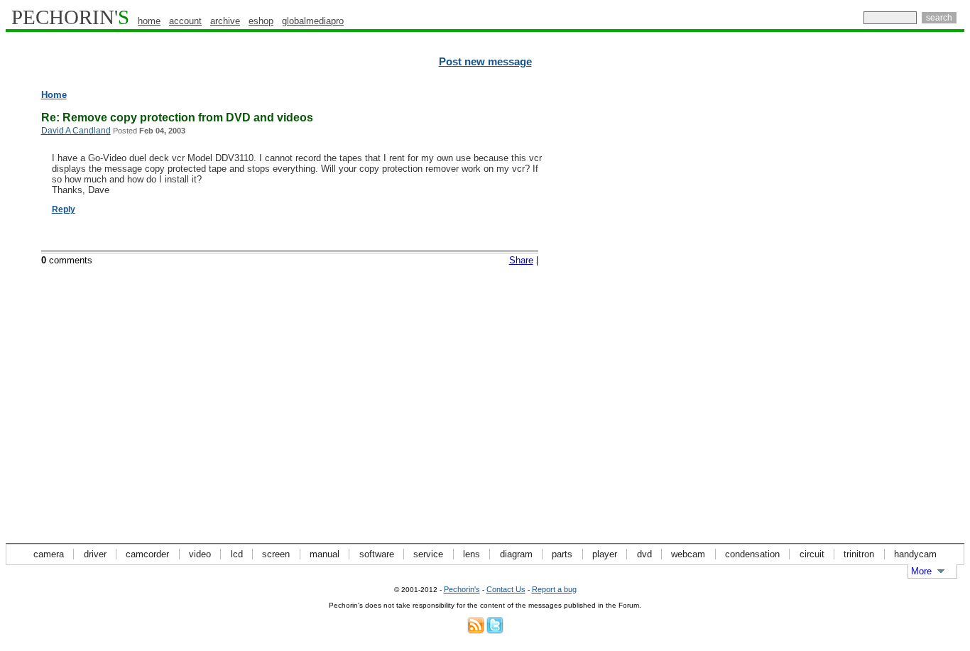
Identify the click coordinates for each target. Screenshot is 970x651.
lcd (237, 554)
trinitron (859, 554)
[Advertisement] (902, 305)
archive (225, 21)
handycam (915, 554)
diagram (516, 554)
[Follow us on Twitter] (494, 630)
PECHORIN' (70, 17)
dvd (644, 554)
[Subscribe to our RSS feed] (475, 630)
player (604, 554)
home (149, 21)
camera (48, 554)
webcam (688, 554)
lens (471, 554)
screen (276, 554)
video (200, 554)
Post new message (485, 61)
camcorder (147, 554)
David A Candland (76, 131)
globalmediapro (313, 21)
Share (521, 260)
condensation (752, 554)
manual (324, 554)
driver (95, 554)
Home (54, 94)
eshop (261, 21)
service (428, 554)
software (376, 554)
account (185, 21)
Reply (63, 209)
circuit (812, 554)
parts (562, 554)
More (921, 571)
